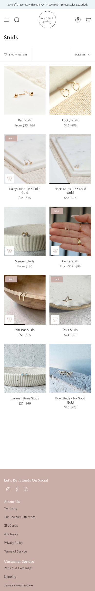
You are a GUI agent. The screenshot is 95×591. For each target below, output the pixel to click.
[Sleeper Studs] (25, 231)
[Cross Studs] (70, 231)
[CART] (88, 20)
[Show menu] (6, 20)
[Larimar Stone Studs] (25, 368)
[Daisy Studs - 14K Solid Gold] (25, 159)
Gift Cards (11, 525)
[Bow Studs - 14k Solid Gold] (70, 368)
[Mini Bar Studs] (25, 300)
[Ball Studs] (25, 90)
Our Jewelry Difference (20, 517)
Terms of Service (15, 551)
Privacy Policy (13, 542)
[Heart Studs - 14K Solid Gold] (70, 159)
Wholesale (11, 534)
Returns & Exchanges (18, 568)
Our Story (10, 508)
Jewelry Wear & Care (18, 585)
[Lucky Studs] (70, 90)
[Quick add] (9, 178)
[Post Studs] (70, 300)
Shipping (10, 576)
